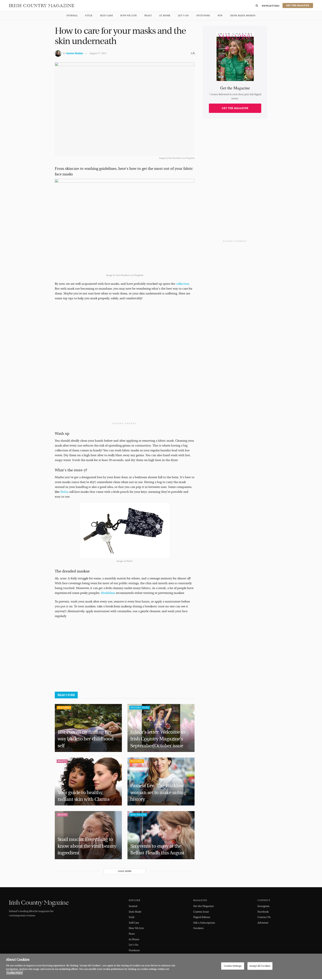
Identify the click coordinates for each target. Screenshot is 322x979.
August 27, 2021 (98, 53)
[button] (257, 6)
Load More (125, 871)
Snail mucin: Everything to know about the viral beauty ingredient (87, 846)
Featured (64, 707)
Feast (148, 15)
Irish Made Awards (243, 15)
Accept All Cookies (260, 965)
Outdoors (203, 15)
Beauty (62, 761)
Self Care (106, 15)
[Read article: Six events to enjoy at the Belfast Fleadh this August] (161, 835)
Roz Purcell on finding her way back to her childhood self (85, 739)
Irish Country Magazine (42, 5)
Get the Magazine (235, 108)
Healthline (108, 593)
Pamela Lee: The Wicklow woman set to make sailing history (158, 792)
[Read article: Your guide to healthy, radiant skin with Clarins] (88, 781)
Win (220, 15)
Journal (72, 15)
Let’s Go (183, 15)
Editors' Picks (139, 707)
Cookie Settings (233, 965)
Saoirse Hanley (74, 53)
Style (89, 15)
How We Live (128, 15)
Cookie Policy (14, 972)
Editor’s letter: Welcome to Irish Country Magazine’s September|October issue (157, 739)
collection (182, 283)
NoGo (64, 492)
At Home (165, 15)
